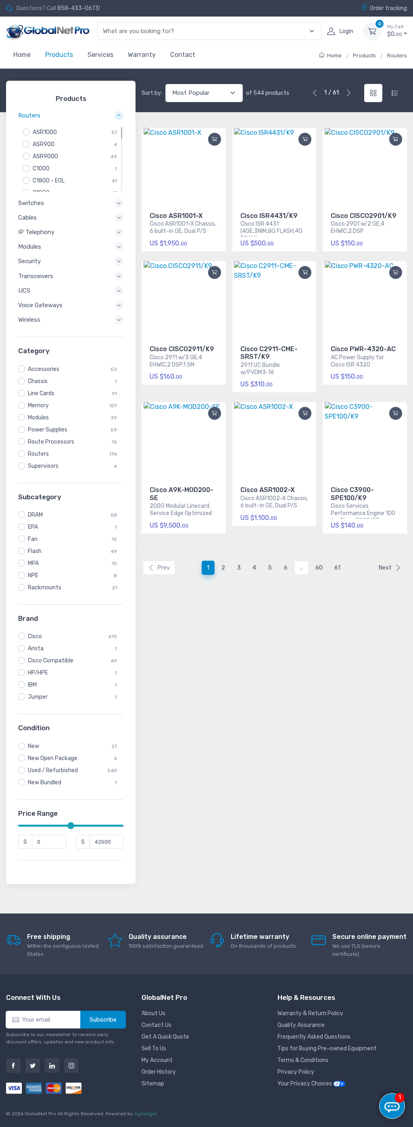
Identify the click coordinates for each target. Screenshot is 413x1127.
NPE (33, 575)
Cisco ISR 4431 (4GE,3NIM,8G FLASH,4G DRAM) (271, 228)
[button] (395, 139)
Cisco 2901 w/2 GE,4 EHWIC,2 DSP (357, 227)
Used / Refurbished (53, 770)
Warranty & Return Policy (310, 1013)
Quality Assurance (301, 1025)
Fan (33, 539)
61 (337, 567)
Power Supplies (47, 429)
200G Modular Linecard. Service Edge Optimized (181, 510)
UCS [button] (24, 290)
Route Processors (51, 441)
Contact (182, 55)
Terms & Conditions (302, 1060)
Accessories (43, 369)
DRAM (35, 514)
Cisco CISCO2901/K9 (363, 216)
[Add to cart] (214, 139)
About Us (153, 1013)
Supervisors (43, 466)
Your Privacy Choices (305, 1083)
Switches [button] (31, 203)
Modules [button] (29, 246)
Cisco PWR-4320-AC (363, 349)
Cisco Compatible (50, 660)
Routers (397, 55)
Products (59, 55)
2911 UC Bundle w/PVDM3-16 (260, 369)
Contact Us (156, 1025)
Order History (159, 1071)
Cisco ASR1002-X (267, 490)
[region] (70, 159)
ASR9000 (45, 156)
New (33, 746)
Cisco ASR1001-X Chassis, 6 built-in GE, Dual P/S (183, 227)
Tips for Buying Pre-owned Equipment (327, 1048)
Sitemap (153, 1083)
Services (100, 55)
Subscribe (103, 1019)
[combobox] (205, 31)
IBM (32, 684)
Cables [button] (27, 217)
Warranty (142, 55)
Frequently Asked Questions (313, 1036)
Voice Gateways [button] (40, 305)
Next (385, 567)
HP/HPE (38, 672)
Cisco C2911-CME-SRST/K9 (269, 352)
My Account (157, 1060)
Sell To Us (154, 1048)
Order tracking (388, 8)
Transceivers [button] (35, 276)
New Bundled (44, 782)
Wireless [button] (29, 319)
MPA (33, 563)
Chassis (38, 381)
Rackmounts (44, 587)
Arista (36, 648)
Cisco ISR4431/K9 (269, 216)
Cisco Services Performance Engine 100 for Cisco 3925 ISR (363, 511)
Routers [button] (29, 115)
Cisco (35, 636)
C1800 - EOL (49, 180)
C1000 (41, 168)
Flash (35, 551)
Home (22, 55)
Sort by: (152, 93)
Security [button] (29, 261)
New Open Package (52, 758)
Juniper (38, 696)
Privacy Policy (295, 1071)
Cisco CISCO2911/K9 (182, 349)
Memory (38, 405)
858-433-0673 (78, 8)
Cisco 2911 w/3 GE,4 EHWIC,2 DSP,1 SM (176, 361)
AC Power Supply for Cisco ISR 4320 (357, 361)
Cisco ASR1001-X (176, 216)
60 (319, 567)
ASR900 (43, 144)
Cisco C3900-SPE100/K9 (352, 493)
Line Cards (41, 393)
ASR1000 (45, 132)
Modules (38, 417)
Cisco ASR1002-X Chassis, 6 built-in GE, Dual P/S (274, 502)
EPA (33, 527)
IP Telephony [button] (36, 232)
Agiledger (145, 1114)
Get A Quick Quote (165, 1036)
